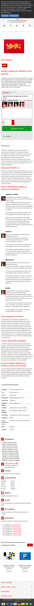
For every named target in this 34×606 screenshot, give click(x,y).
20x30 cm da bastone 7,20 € (9, 442)
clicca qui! (17, 473)
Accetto (5, 15)
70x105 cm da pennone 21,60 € (10, 451)
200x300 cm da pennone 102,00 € (10, 458)
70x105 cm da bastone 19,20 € (10, 449)
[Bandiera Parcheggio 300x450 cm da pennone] (25, 556)
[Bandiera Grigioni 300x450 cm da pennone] (9, 556)
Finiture (10, 100)
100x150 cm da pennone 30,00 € (10, 453)
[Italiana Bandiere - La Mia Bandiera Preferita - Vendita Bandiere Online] (17, 21)
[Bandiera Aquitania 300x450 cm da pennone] (4, 63)
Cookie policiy (14, 15)
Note (3, 107)
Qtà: (3, 122)
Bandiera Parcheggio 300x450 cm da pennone (25, 567)
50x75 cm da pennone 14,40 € (9, 448)
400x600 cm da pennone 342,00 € (10, 460)
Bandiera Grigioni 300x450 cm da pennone (9, 567)
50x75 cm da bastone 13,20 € (9, 446)
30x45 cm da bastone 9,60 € (9, 444)
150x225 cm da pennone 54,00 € (10, 457)
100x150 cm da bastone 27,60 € (10, 455)
